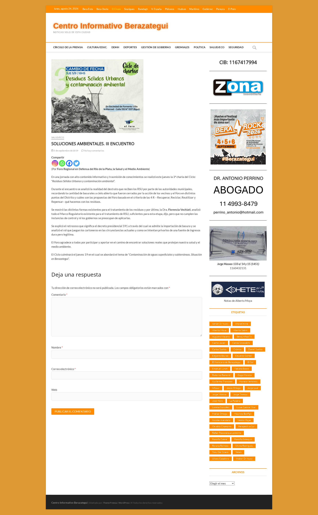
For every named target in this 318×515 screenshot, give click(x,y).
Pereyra (220, 9)
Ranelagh (143, 9)
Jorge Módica (219, 394)
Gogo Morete (245, 375)
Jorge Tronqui (240, 394)
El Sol (250, 362)
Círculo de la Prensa (68, 47)
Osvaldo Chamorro (221, 426)
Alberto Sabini (240, 330)
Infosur (216, 387)
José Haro (217, 400)
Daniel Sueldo (255, 349)
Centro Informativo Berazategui (110, 26)
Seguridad (236, 47)
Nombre (57, 347)
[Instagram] (55, 163)
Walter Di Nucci (244, 458)
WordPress (124, 502)
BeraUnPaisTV (244, 336)
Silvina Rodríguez (244, 445)
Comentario (59, 294)
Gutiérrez (208, 9)
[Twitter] (76, 163)
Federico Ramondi (221, 375)
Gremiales (182, 47)
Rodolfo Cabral (219, 439)
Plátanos (169, 9)
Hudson (182, 9)
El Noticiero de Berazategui (226, 362)
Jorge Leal (252, 387)
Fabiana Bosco (241, 368)
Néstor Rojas (244, 420)
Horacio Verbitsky (248, 381)
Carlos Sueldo (219, 349)
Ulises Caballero (220, 458)
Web (54, 389)
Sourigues (129, 9)
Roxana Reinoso (220, 445)
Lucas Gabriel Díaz (246, 407)
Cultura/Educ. (97, 47)
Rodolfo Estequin (243, 439)
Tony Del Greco (220, 452)
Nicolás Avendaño (221, 420)
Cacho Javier (218, 342)
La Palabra (235, 400)
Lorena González (220, 407)
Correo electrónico (63, 369)
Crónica (237, 349)
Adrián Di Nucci (220, 323)
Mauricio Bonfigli (242, 413)
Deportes (130, 47)
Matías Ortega (219, 413)
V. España (156, 9)
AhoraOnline (241, 323)
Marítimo (194, 9)
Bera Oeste (102, 9)
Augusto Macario (221, 336)
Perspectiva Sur (246, 426)
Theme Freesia (110, 502)
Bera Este (88, 9)
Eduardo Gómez (243, 355)
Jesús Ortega (233, 387)
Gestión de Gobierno (156, 47)
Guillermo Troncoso (222, 381)
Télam (238, 452)
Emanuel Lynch (219, 368)
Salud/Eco (217, 47)
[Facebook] (69, 163)
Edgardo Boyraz (220, 355)
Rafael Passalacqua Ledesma (226, 432)
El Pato (232, 9)
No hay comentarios (94, 150)
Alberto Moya (219, 330)
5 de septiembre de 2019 (65, 150)
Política (200, 47)
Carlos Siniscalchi (241, 342)
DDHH (115, 47)
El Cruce (116, 9)
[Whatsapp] (62, 163)
